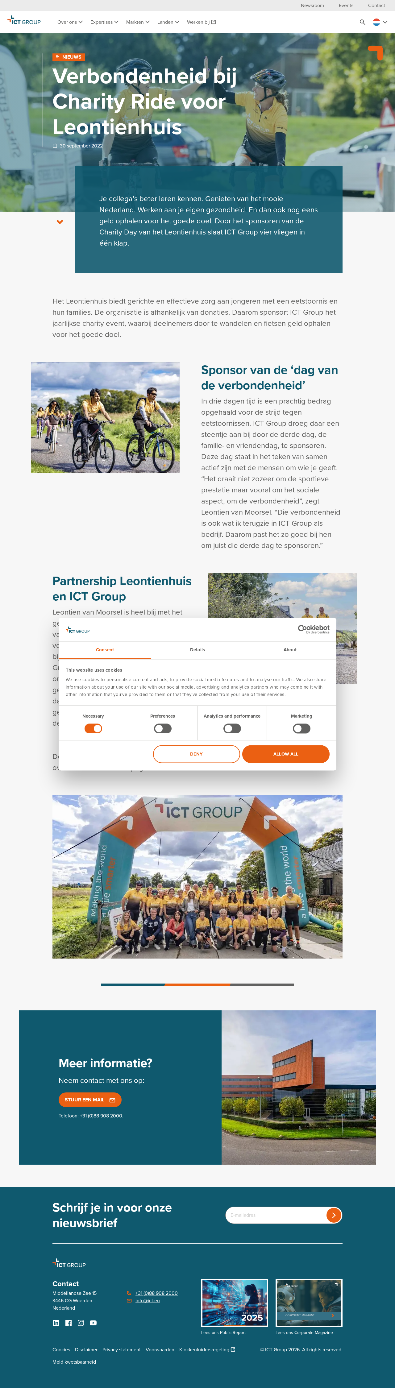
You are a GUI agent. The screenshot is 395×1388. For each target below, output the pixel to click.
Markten (135, 22)
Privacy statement (121, 1349)
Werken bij (198, 22)
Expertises (102, 22)
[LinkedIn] (56, 1323)
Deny (196, 754)
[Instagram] (81, 1323)
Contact (376, 5)
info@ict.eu (147, 1300)
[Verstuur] (333, 1215)
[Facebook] (68, 1323)
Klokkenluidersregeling (204, 1349)
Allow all (285, 754)
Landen (166, 22)
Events (346, 5)
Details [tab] (197, 650)
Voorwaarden (160, 1349)
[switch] (163, 728)
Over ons (67, 22)
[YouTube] (93, 1323)
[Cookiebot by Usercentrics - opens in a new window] (303, 629)
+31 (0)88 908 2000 (101, 1115)
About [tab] (290, 650)
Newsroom (312, 5)
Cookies (61, 1349)
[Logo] (24, 22)
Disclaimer (86, 1349)
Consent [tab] (105, 650)
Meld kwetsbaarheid (74, 1361)
